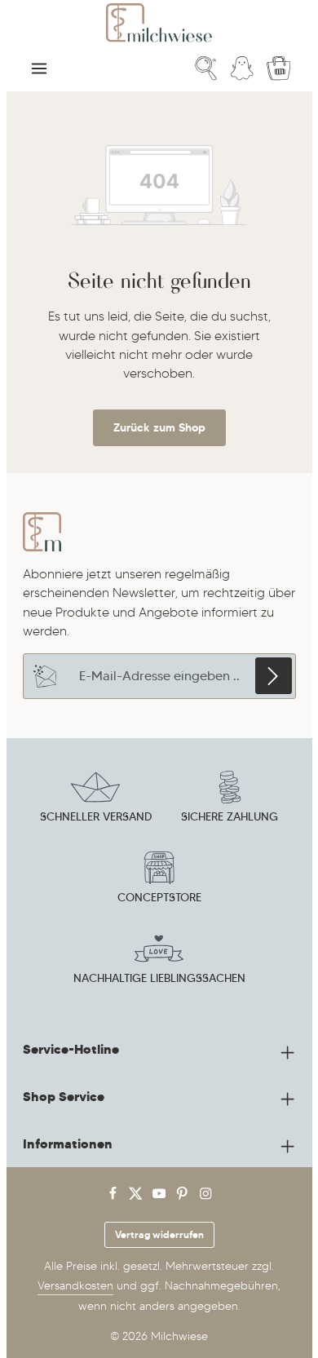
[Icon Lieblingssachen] (159, 960)
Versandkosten (75, 1286)
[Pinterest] (183, 1197)
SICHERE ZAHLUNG (229, 816)
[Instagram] (206, 1197)
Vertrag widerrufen (159, 1234)
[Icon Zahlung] (229, 799)
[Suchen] (206, 68)
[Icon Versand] (95, 799)
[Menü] (39, 68)
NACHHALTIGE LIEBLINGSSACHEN (159, 978)
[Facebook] (114, 1197)
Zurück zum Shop (159, 427)
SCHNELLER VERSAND (96, 816)
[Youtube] (161, 1197)
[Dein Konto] (242, 68)
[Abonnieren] (273, 675)
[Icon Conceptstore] (159, 880)
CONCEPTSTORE (159, 897)
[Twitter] (137, 1197)
